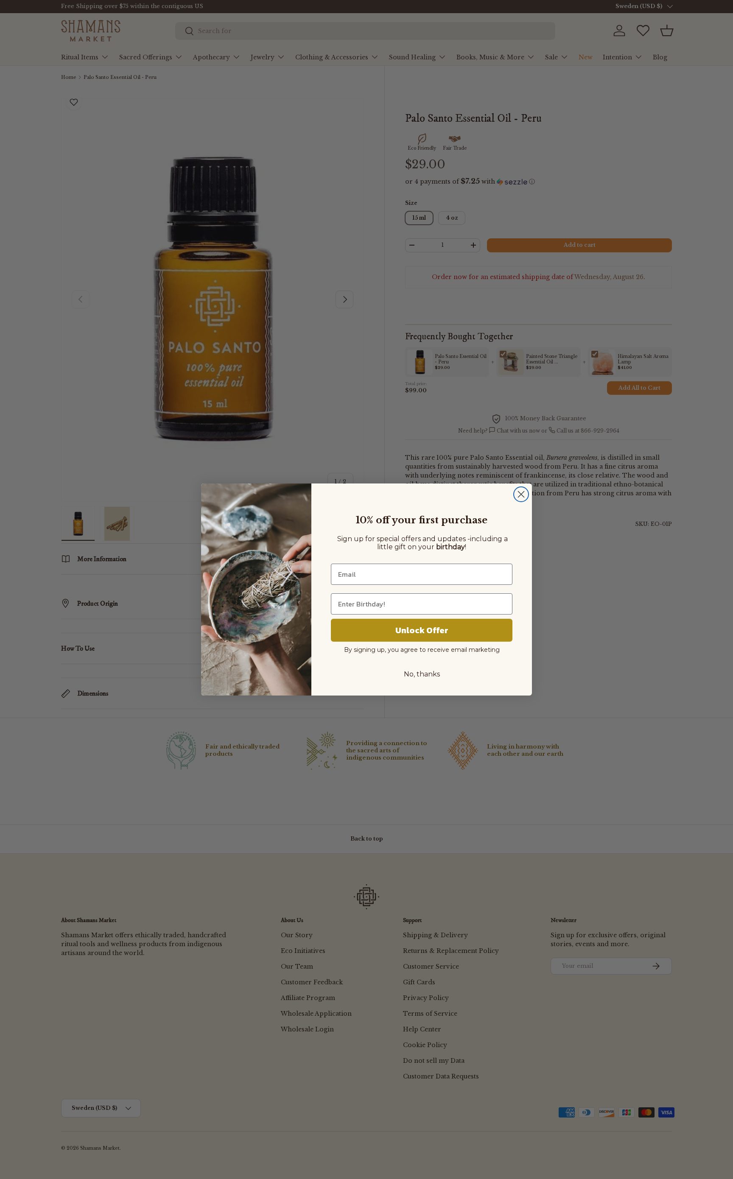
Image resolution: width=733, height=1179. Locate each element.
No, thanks (422, 674)
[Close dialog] (521, 494)
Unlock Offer (421, 630)
